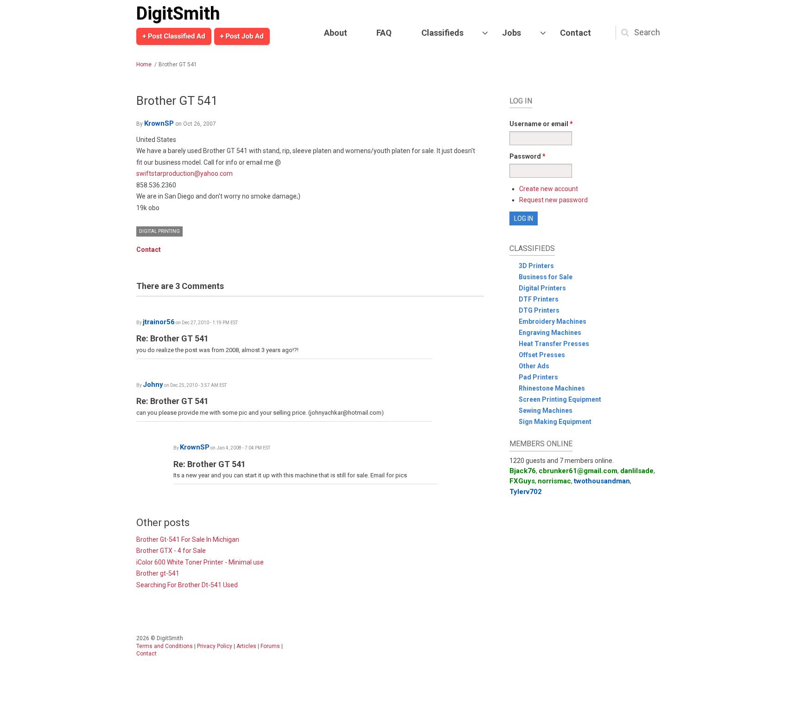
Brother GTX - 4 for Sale (171, 550)
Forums (270, 646)
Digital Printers (542, 288)
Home (144, 64)
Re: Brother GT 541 (172, 338)
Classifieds (442, 33)
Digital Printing (159, 231)
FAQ (384, 33)
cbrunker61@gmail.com (578, 471)
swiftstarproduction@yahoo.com (184, 173)
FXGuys (522, 481)
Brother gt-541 (157, 573)
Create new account (548, 189)
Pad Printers (538, 377)
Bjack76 (522, 471)
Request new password (553, 200)
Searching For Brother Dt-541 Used (187, 585)
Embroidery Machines (552, 321)
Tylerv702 (525, 492)
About (335, 33)
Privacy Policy (214, 646)
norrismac (554, 481)
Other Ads (534, 366)
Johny (153, 384)
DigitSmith (178, 13)
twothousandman (602, 481)
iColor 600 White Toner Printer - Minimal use (200, 562)
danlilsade (637, 471)
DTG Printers (539, 310)
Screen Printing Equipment (560, 399)
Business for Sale (545, 277)
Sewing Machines (545, 410)
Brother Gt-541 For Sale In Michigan (187, 539)
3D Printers (536, 266)
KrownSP (159, 123)
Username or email (541, 124)
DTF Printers (539, 299)
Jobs (511, 33)
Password (527, 156)
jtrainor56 (159, 322)
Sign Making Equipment (555, 421)
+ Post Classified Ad (173, 36)
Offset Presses (542, 355)
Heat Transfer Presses (554, 343)
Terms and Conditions (164, 646)
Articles (246, 646)
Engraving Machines (550, 332)
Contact (575, 33)
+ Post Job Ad (242, 36)
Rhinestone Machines (552, 388)
